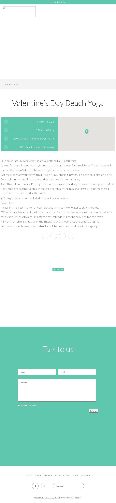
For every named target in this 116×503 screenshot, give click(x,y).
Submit (93, 410)
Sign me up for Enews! (29, 405)
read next (58, 292)
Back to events (12, 84)
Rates (57, 475)
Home (29, 475)
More (75, 475)
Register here (7, 202)
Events (66, 475)
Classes (48, 475)
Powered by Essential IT (71, 497)
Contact (85, 475)
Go (79, 486)
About (38, 475)
